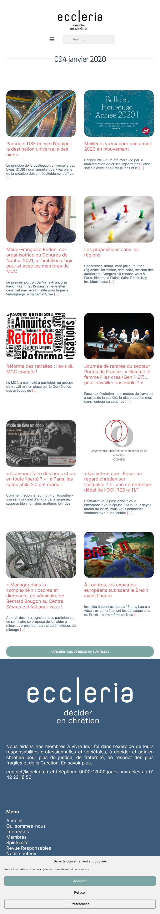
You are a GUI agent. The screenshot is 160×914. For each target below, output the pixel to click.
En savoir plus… (78, 762)
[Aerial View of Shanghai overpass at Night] (41, 92)
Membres (16, 837)
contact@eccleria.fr (28, 771)
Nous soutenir (21, 853)
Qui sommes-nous (26, 826)
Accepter (80, 881)
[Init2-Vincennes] (119, 315)
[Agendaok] (119, 198)
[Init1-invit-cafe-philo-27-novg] (41, 422)
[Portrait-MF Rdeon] (41, 198)
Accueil (14, 820)
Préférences (80, 904)
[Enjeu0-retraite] (41, 315)
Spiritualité (17, 842)
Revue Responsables (28, 848)
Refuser (80, 892)
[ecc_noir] (80, 6)
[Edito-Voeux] (119, 92)
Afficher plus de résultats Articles (80, 651)
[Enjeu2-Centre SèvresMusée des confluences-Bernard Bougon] (41, 533)
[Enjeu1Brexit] (119, 533)
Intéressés (17, 831)
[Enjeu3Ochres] (119, 422)
